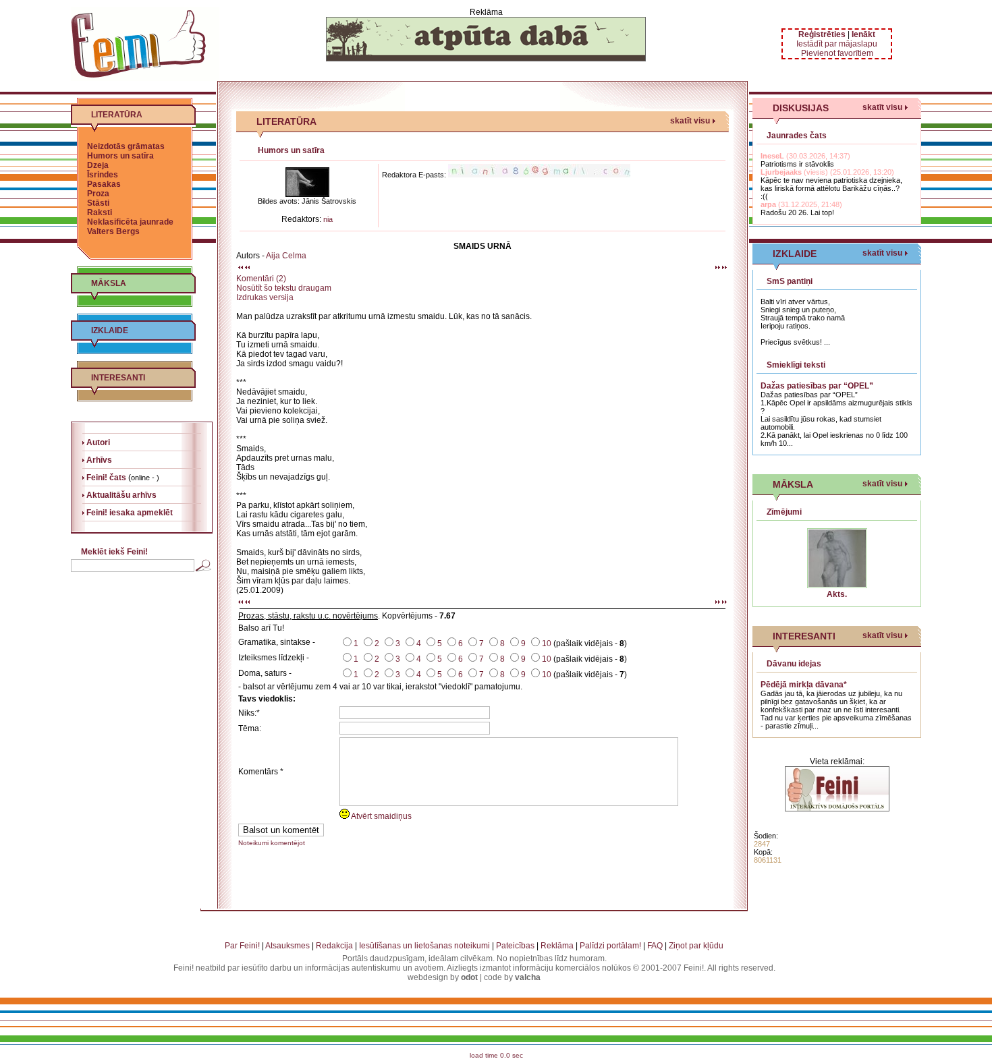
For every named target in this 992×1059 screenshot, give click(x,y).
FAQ (655, 945)
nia (328, 219)
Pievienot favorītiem (837, 53)
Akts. (837, 594)
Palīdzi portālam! (610, 945)
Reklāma (557, 945)
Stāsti (98, 203)
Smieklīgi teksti (796, 365)
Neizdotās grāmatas (126, 146)
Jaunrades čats (797, 135)
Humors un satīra (120, 156)
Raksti (99, 212)
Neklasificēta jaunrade (130, 222)
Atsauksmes (287, 945)
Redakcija (334, 945)
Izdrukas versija (265, 297)
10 (546, 643)
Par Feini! (242, 945)
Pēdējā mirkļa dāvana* (804, 684)
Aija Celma (286, 255)
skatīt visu (690, 120)
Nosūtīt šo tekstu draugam (283, 288)
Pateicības (515, 945)
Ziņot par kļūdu (696, 945)
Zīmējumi (784, 512)
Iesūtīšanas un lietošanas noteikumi (424, 945)
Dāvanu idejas (794, 663)
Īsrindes (102, 174)
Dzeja (98, 165)
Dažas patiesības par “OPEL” (817, 386)
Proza (98, 193)
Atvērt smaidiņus (381, 816)
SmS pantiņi (789, 281)
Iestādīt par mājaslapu (836, 44)
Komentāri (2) (261, 278)
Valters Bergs (113, 231)
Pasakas (104, 184)
